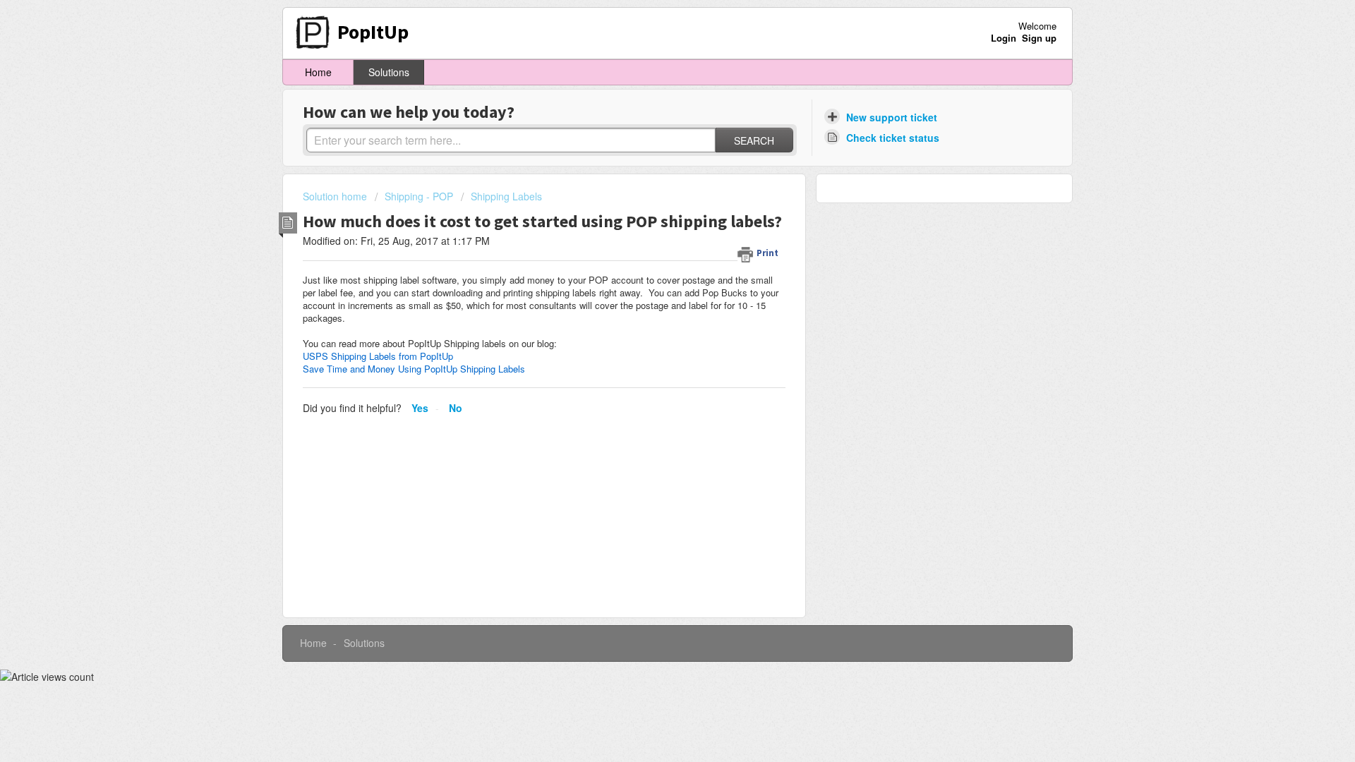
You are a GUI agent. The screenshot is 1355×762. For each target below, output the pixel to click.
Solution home (336, 196)
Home (318, 72)
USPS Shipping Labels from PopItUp (378, 356)
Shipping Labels (506, 196)
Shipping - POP (419, 196)
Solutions (388, 72)
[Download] (651, 195)
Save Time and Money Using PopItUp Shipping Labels (414, 368)
